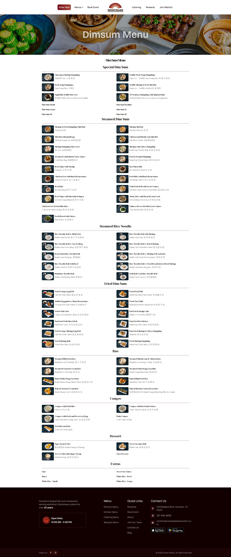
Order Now (64, 7)
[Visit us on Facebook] (51, 553)
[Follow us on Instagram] (55, 553)
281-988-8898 (164, 515)
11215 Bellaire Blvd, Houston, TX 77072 (172, 508)
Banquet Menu (83, 34)
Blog (129, 532)
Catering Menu (84, 27)
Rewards (150, 7)
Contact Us (133, 527)
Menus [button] (77, 7)
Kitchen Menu (83, 20)
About (130, 517)
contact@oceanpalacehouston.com (174, 523)
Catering (136, 7)
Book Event (93, 7)
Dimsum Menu (83, 13)
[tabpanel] (115, 270)
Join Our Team (134, 522)
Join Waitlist (166, 7)
